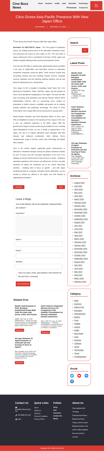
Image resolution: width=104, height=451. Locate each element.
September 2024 (81, 259)
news (76, 337)
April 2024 (78, 275)
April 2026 (78, 196)
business (77, 304)
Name (19, 239)
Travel (76, 353)
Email (19, 251)
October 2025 (79, 216)
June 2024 (78, 269)
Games (77, 327)
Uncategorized (80, 357)
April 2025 (78, 236)
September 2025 (81, 219)
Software (77, 343)
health (76, 330)
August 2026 (79, 183)
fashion (77, 317)
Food (76, 320)
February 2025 (80, 242)
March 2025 (79, 239)
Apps (76, 301)
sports (76, 347)
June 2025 (78, 229)
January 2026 (79, 206)
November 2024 (80, 252)
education (78, 310)
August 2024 (79, 262)
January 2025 (79, 245)
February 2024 (80, 282)
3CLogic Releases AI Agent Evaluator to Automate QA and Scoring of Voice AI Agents (24, 342)
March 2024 (79, 278)
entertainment (79, 314)
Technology (78, 350)
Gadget (77, 324)
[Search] (85, 50)
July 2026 (78, 186)
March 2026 (79, 199)
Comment (20, 213)
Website (19, 262)
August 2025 (79, 222)
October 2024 (79, 255)
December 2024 (80, 249)
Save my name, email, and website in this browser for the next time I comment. (40, 274)
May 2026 (78, 193)
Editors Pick (79, 307)
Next (61, 187)
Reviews (77, 340)
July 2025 (78, 226)
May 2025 (78, 232)
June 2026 (78, 189)
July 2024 (78, 265)
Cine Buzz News (20, 5)
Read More (19, 330)
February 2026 (80, 203)
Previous (19, 187)
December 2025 (80, 209)
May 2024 (78, 272)
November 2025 (80, 212)
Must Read (78, 334)
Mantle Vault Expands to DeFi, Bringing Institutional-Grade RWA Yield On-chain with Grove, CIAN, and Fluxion (26, 310)
